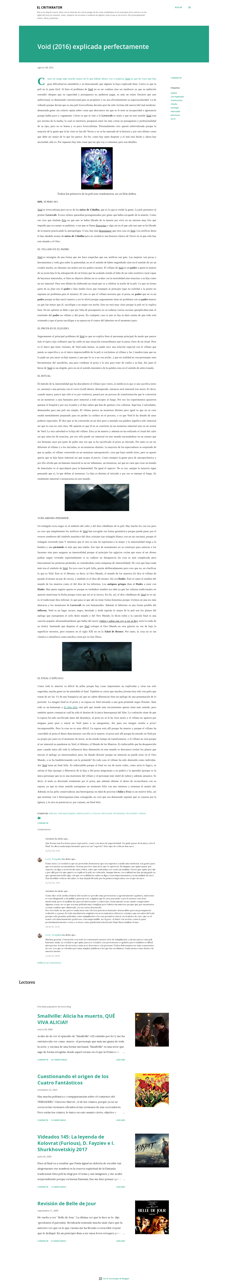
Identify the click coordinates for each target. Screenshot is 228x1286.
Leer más (120, 1059)
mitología (175, 107)
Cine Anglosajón (177, 96)
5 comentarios (58, 1120)
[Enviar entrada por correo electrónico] (39, 819)
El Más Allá (70, 707)
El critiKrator (49, 7)
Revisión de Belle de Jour (66, 1203)
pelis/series (175, 115)
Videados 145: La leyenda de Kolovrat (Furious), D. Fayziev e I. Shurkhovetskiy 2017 (75, 1143)
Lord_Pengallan (53, 859)
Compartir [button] (176, 78)
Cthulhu (174, 104)
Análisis (174, 93)
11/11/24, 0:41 (52, 850)
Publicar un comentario (49, 962)
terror (173, 119)
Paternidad (175, 111)
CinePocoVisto (176, 100)
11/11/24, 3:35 (52, 882)
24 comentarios (59, 1059)
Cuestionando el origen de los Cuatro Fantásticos (72, 1079)
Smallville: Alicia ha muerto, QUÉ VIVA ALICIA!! (76, 1019)
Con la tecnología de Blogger (115, 1278)
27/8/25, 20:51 (52, 956)
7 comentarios (58, 1187)
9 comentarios (58, 1241)
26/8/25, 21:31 (52, 926)
